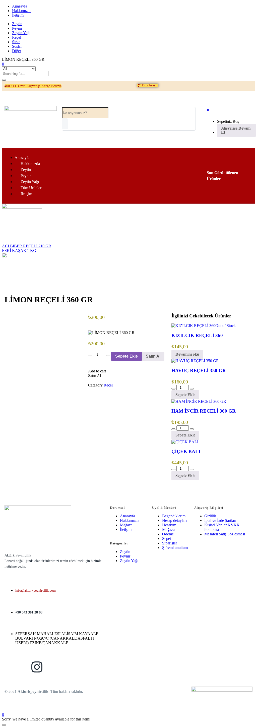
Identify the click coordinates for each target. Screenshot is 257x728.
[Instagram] (37, 667)
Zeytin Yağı (21, 33)
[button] (33, 86)
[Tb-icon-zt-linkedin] (62, 667)
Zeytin (17, 24)
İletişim (18, 15)
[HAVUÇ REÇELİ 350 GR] (195, 361)
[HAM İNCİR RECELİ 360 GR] (198, 401)
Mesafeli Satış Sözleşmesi (224, 534)
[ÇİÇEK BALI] (184, 442)
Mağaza (126, 525)
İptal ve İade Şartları (220, 520)
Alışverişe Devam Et (235, 130)
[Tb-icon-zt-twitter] (89, 667)
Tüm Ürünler (31, 188)
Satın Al (153, 356)
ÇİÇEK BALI (185, 451)
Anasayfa (19, 6)
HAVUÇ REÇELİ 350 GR (198, 370)
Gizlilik (210, 516)
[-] (90, 355)
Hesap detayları (174, 520)
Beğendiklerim (173, 516)
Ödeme (168, 534)
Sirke (16, 42)
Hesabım (169, 525)
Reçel (16, 37)
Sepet (166, 538)
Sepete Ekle (126, 356)
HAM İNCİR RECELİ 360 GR (203, 411)
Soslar (17, 46)
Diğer (16, 51)
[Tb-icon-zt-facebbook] (11, 667)
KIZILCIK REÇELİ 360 (197, 335)
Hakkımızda (21, 11)
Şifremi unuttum (175, 547)
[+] (108, 355)
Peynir (17, 28)
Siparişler (169, 543)
